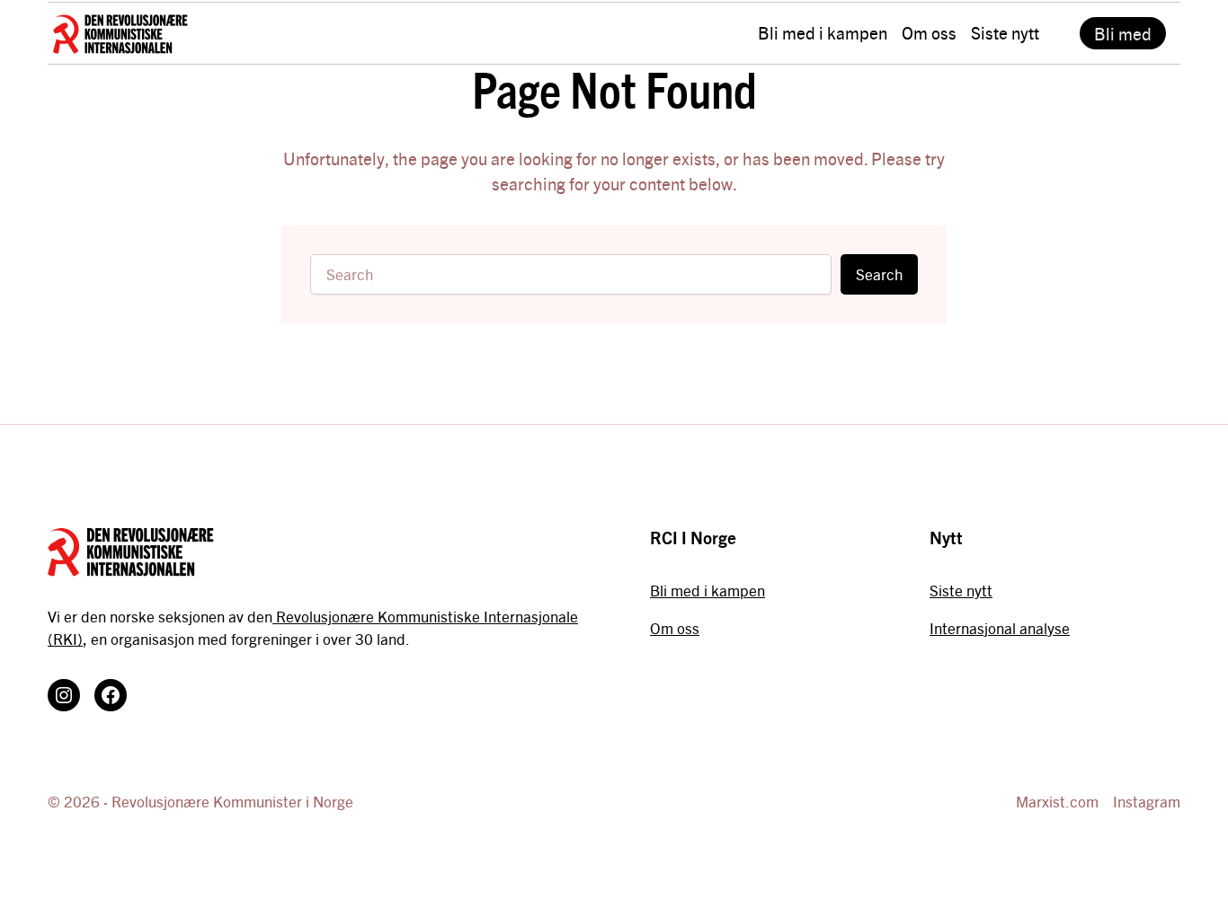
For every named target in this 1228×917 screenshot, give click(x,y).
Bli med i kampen (707, 590)
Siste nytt (961, 590)
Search (879, 274)
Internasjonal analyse (1000, 628)
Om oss (674, 628)
